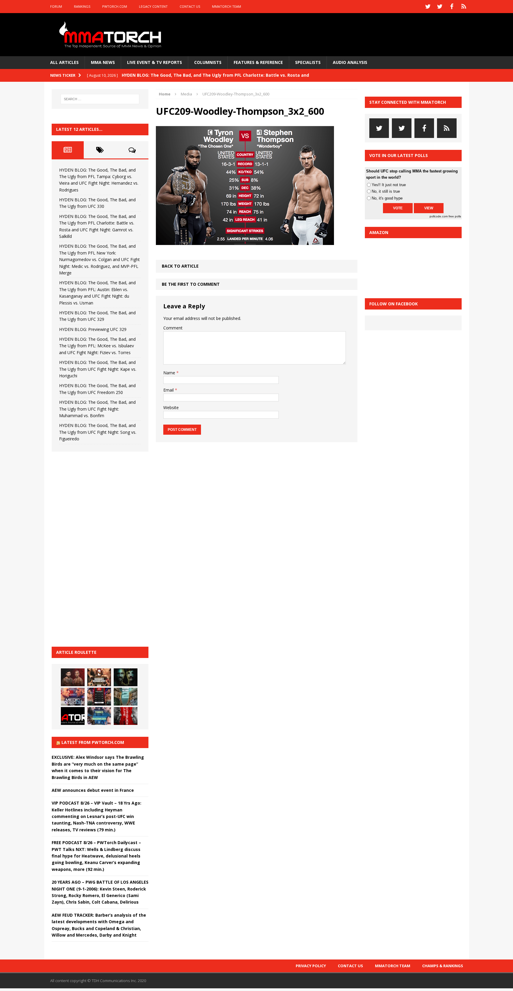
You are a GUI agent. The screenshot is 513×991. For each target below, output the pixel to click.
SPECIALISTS (308, 62)
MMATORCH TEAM (226, 6)
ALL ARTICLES (64, 62)
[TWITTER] (428, 6)
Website (171, 407)
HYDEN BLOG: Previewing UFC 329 (92, 329)
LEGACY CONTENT (153, 6)
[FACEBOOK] (451, 6)
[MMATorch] (111, 34)
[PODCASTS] (463, 6)
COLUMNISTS (207, 62)
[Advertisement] (96, 548)
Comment (173, 328)
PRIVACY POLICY (311, 965)
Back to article (180, 266)
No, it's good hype (387, 198)
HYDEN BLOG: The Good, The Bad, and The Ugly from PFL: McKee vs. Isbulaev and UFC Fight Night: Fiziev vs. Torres (97, 345)
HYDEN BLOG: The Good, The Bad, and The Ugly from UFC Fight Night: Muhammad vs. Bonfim (97, 408)
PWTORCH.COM (114, 6)
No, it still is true (386, 191)
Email (169, 390)
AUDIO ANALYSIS (350, 62)
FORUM (56, 6)
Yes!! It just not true (389, 185)
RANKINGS (82, 6)
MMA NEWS (103, 62)
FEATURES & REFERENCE (258, 62)
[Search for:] (100, 99)
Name (169, 373)
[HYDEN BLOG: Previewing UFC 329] (73, 716)
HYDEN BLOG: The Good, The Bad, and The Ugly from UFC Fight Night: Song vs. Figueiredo (97, 432)
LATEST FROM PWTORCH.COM (92, 742)
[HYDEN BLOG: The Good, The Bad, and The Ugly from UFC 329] (125, 697)
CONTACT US (190, 6)
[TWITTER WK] (440, 6)
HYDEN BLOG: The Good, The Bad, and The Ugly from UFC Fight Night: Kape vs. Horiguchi (97, 369)
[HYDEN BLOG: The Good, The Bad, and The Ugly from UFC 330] (99, 677)
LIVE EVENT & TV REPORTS (154, 62)
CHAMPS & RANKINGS (442, 965)
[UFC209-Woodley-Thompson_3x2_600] (245, 241)
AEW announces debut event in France (93, 790)
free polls (455, 216)
